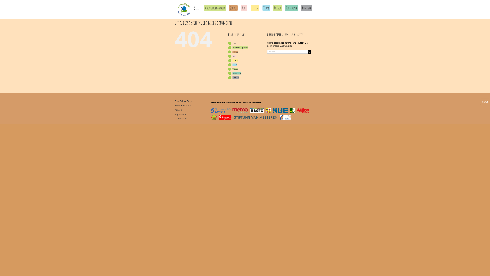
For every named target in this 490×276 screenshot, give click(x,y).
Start (234, 43)
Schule (235, 52)
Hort (234, 56)
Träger (235, 69)
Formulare (236, 73)
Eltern (235, 60)
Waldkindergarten (240, 47)
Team (234, 65)
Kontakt (235, 77)
